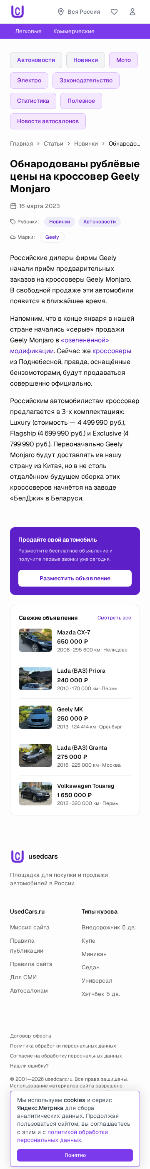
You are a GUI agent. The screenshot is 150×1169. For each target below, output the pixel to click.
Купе (88, 940)
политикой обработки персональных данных (62, 1136)
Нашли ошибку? (29, 1066)
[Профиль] (132, 11)
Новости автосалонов (48, 121)
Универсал (97, 980)
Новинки (85, 60)
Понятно (75, 1155)
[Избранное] (114, 11)
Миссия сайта (30, 927)
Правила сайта (31, 964)
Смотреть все (114, 617)
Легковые (28, 31)
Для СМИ (23, 977)
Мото (123, 60)
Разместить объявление (75, 578)
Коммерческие (74, 31)
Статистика (33, 100)
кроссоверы (111, 351)
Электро (29, 80)
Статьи (53, 143)
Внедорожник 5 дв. (109, 927)
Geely (52, 237)
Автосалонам (29, 990)
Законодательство (86, 80)
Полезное (81, 100)
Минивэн (94, 954)
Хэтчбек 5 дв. (101, 994)
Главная (21, 143)
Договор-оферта (30, 1036)
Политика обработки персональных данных (63, 1046)
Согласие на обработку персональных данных (66, 1056)
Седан (91, 967)
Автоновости (36, 60)
